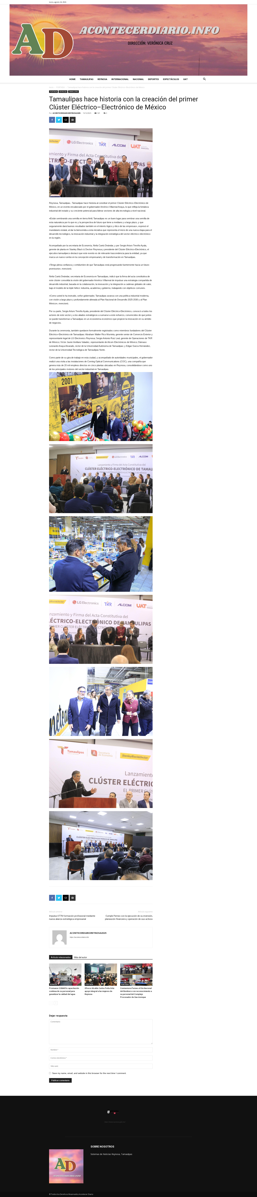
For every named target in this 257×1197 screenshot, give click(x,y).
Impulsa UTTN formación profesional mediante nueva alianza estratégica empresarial (72, 917)
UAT (185, 79)
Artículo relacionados (61, 957)
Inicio (51, 87)
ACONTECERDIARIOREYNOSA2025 (66, 113)
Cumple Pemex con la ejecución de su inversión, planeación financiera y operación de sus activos (129, 917)
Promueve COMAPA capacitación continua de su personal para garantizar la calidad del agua (64, 991)
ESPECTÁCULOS (171, 79)
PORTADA (60, 87)
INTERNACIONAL (120, 79)
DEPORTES (153, 79)
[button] (204, 79)
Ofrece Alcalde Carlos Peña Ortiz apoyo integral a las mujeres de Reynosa (99, 991)
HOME (72, 79)
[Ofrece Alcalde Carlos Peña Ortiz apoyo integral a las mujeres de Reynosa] (101, 974)
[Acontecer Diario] (128, 40)
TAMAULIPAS (86, 79)
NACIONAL (138, 79)
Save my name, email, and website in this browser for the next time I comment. (89, 1073)
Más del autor (80, 957)
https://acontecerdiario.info (79, 937)
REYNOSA (102, 79)
